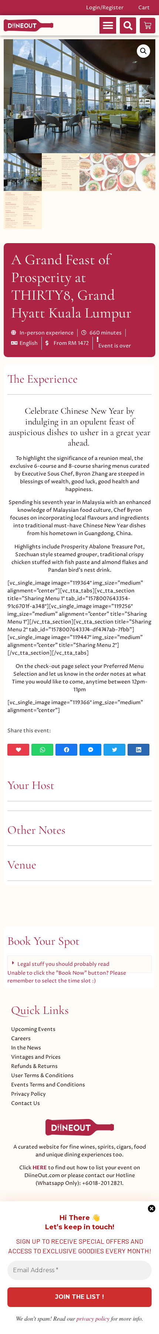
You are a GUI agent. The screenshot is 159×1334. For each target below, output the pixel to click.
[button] (107, 25)
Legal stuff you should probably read (63, 964)
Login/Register (105, 7)
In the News (26, 1047)
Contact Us (25, 1103)
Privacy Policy (28, 1094)
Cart (144, 7)
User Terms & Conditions (42, 1075)
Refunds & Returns (34, 1066)
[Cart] (147, 25)
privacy (93, 1318)
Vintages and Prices (36, 1057)
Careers (21, 1038)
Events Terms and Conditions (48, 1084)
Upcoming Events (33, 1029)
